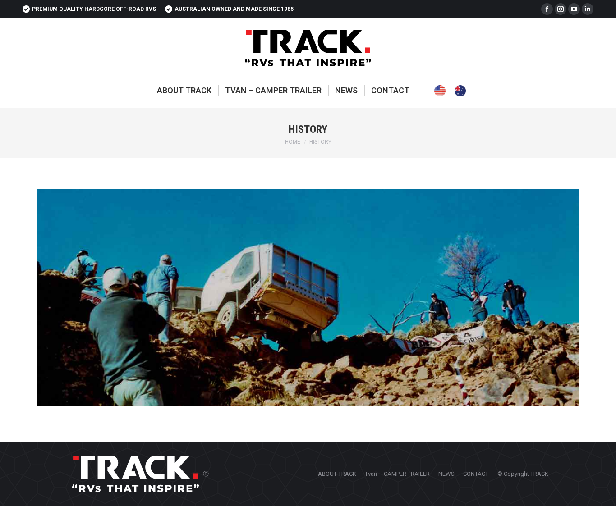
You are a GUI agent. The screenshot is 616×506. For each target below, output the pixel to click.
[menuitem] (184, 90)
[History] (308, 297)
